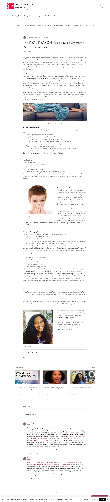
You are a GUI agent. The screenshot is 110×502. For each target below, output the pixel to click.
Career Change (29, 25)
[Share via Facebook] (24, 352)
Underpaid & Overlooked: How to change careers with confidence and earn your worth (27, 388)
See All (93, 367)
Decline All (94, 499)
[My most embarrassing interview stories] (55, 377)
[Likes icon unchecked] (28, 453)
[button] (93, 25)
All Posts (18, 25)
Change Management (62, 25)
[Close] (108, 499)
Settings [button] (86, 499)
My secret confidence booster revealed (82, 388)
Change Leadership (80, 25)
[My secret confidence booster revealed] (82, 377)
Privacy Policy (68, 499)
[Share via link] (36, 352)
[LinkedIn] (54, 492)
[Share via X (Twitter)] (28, 352)
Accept (102, 499)
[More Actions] (86, 424)
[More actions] (86, 37)
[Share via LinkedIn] (32, 352)
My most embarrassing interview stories (54, 388)
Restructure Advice (44, 25)
